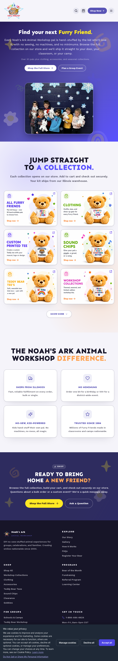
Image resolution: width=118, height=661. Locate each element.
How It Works (69, 546)
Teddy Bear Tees (13, 589)
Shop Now (95, 11)
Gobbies (8, 603)
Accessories (10, 584)
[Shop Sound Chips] (87, 247)
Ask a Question (78, 503)
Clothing (8, 579)
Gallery (66, 542)
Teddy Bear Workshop (16, 622)
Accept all (107, 642)
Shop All (8, 570)
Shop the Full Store (39, 68)
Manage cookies (67, 642)
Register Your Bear (72, 555)
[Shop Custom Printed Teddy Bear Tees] (30, 247)
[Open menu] (111, 11)
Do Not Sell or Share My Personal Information (25, 656)
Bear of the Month (72, 570)
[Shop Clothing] (87, 208)
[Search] (76, 11)
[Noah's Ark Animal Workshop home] (14, 11)
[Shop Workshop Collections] (87, 286)
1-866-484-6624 (75, 617)
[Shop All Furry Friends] (30, 208)
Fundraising (68, 575)
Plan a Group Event (72, 68)
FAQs (65, 551)
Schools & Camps (13, 617)
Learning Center (71, 584)
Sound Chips (11, 593)
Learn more (37, 652)
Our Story (67, 537)
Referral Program (71, 579)
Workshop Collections (16, 575)
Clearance (9, 598)
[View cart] (83, 11)
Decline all (89, 642)
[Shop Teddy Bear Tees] (30, 286)
